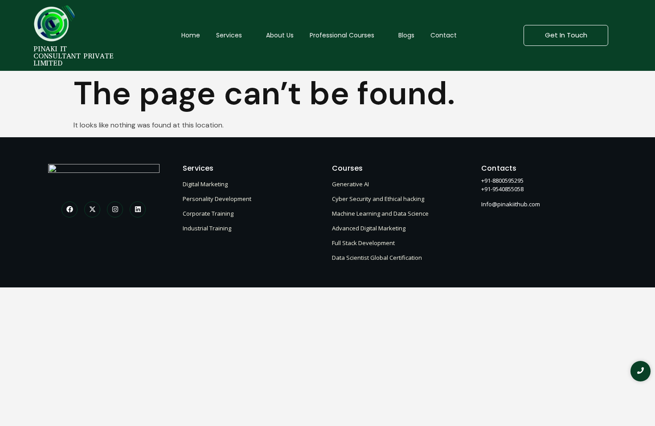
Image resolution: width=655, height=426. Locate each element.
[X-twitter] (92, 209)
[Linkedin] (138, 209)
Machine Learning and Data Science (380, 213)
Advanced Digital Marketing (368, 228)
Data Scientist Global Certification (377, 258)
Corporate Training (208, 213)
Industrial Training (207, 228)
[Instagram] (115, 209)
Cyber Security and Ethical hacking (378, 199)
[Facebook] (69, 209)
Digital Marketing (205, 184)
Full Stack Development (363, 243)
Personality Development (217, 199)
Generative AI (350, 184)
